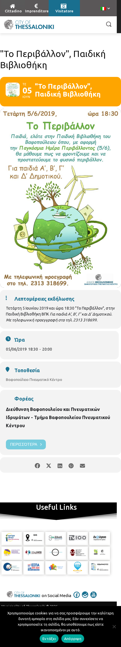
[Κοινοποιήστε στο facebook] (37, 465)
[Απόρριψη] (114, 626)
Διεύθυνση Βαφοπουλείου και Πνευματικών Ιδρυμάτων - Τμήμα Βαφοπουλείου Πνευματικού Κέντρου (58, 417)
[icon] (77, 598)
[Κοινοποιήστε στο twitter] (48, 465)
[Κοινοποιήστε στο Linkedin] (60, 465)
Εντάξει (49, 639)
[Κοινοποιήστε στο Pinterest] (71, 465)
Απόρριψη (72, 639)
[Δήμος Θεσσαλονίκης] (28, 24)
